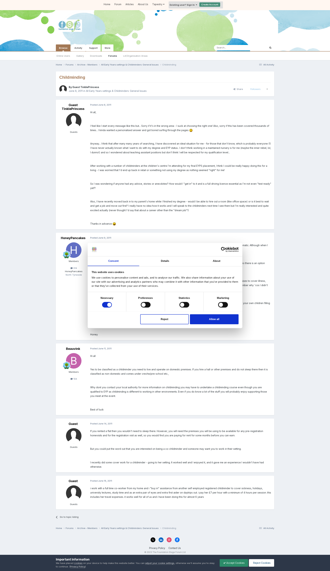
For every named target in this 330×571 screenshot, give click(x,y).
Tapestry (157, 4)
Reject (164, 319)
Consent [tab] (113, 260)
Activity (78, 48)
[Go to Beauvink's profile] (73, 361)
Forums (112, 55)
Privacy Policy (157, 548)
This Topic (256, 47)
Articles (129, 4)
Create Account (209, 4)
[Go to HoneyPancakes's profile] (73, 250)
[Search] (270, 47)
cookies (78, 563)
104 (75, 378)
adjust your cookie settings (159, 563)
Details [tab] (165, 260)
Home (107, 4)
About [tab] (216, 260)
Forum (117, 4)
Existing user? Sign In (183, 4)
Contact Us (174, 548)
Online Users (63, 55)
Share (239, 89)
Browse (63, 48)
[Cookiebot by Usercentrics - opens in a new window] (223, 249)
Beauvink (73, 349)
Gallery (80, 55)
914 (75, 268)
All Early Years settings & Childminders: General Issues (116, 90)
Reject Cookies (261, 562)
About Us (143, 4)
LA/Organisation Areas (135, 55)
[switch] (146, 304)
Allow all (214, 319)
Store (107, 48)
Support (93, 48)
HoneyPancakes (73, 238)
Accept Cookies (235, 562)
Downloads (96, 55)
